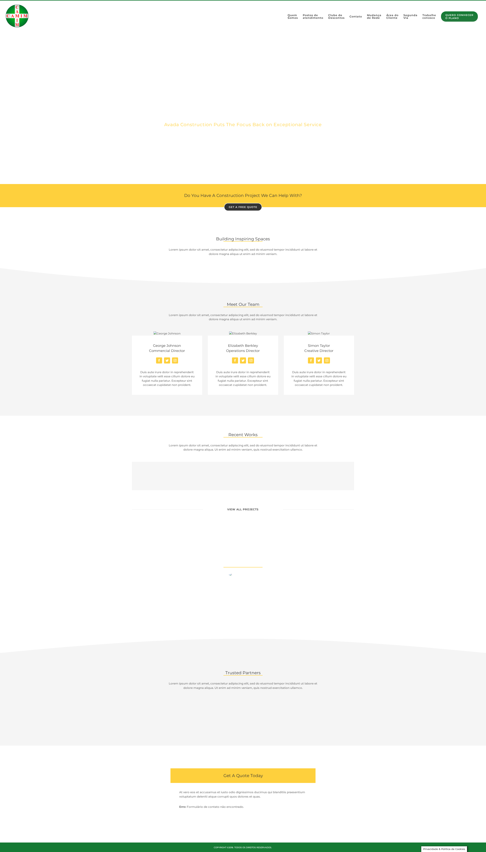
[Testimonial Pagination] (240, 615)
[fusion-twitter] (167, 360)
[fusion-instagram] (175, 360)
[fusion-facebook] (159, 360)
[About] (243, 108)
